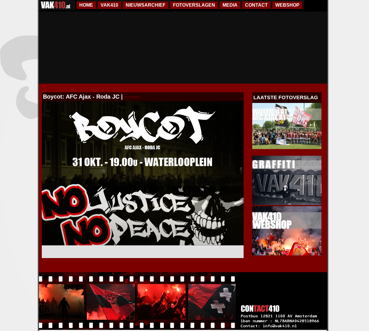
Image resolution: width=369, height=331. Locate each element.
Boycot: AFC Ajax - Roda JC (81, 96)
